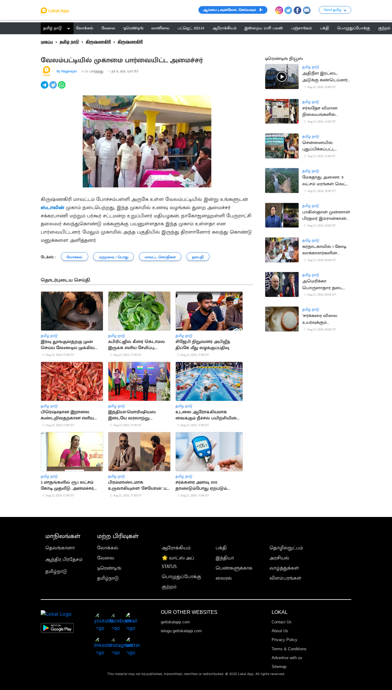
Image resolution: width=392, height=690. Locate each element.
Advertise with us (287, 657)
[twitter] (53, 88)
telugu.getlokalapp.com (181, 631)
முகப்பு (47, 42)
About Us (280, 631)
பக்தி (221, 548)
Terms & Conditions (289, 649)
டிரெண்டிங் (109, 568)
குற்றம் (169, 587)
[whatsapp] (62, 88)
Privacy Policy (284, 639)
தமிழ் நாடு (52, 28)
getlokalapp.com (175, 622)
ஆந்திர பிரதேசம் (64, 559)
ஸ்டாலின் (52, 207)
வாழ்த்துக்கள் (284, 568)
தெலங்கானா (60, 548)
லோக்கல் (107, 548)
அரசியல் (279, 558)
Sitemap (279, 666)
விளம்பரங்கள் (285, 578)
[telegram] (45, 88)
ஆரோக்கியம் (176, 548)
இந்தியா (225, 558)
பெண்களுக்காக (234, 568)
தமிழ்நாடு (56, 571)
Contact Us (282, 622)
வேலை (105, 558)
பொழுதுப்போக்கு (181, 577)
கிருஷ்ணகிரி (98, 42)
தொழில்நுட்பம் (286, 548)
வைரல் (224, 578)
